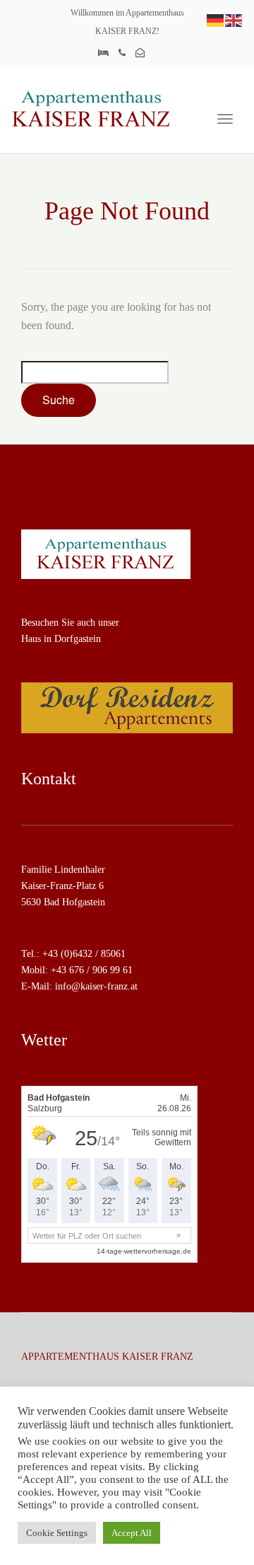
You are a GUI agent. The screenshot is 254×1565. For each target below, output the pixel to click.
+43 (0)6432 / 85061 (84, 953)
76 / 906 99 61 (103, 970)
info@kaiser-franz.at (96, 986)
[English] (234, 19)
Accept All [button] (131, 1532)
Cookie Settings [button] (56, 1532)
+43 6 (62, 970)
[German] (216, 19)
